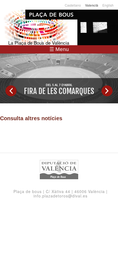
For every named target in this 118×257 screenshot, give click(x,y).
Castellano (73, 5)
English (108, 5)
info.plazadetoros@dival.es (60, 196)
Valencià (91, 5)
